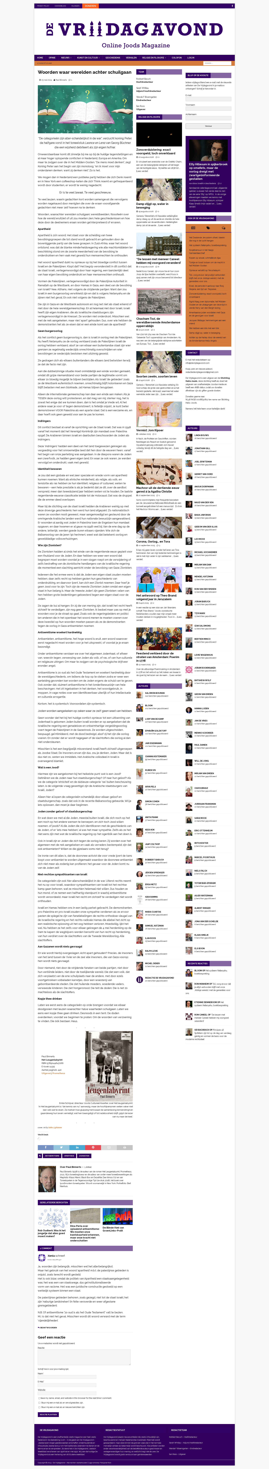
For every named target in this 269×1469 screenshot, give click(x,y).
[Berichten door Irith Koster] (189, 848)
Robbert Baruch (154, 860)
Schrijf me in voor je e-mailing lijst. (53, 1369)
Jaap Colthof (152, 844)
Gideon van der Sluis (205, 527)
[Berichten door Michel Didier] (139, 969)
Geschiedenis (112, 58)
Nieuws (65, 58)
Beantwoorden (48, 1328)
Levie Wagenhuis (203, 655)
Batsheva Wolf (202, 680)
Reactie (41, 1348)
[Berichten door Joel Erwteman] (189, 465)
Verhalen (131, 58)
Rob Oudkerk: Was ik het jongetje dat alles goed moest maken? (52, 1233)
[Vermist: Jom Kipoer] (159, 414)
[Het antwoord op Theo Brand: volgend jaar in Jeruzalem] (159, 579)
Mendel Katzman (203, 576)
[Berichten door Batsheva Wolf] (189, 685)
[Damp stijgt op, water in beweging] (159, 190)
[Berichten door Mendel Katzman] (189, 580)
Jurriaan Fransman (205, 804)
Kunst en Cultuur (87, 58)
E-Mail (40, 1382)
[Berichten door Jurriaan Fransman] (189, 809)
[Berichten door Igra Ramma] (139, 903)
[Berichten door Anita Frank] (139, 821)
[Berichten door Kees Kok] (139, 835)
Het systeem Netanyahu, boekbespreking (207, 245)
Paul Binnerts (61, 80)
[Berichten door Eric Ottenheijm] (189, 834)
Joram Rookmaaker (205, 668)
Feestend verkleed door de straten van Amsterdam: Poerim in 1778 (157, 657)
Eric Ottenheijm (203, 830)
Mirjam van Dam (202, 565)
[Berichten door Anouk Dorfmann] (189, 494)
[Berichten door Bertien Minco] (189, 646)
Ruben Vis (150, 770)
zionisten (84, 1156)
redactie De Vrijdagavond (159, 978)
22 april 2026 (144, 380)
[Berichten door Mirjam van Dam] (189, 565)
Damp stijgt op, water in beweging (204, 333)
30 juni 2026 (144, 330)
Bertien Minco (202, 639)
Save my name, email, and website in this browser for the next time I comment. (76, 1398)
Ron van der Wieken (205, 589)
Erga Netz (151, 884)
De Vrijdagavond (87, 1440)
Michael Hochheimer (205, 552)
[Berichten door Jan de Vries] (189, 724)
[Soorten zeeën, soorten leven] (159, 362)
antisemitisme (52, 1156)
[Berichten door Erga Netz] (139, 888)
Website (41, 1390)
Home (40, 58)
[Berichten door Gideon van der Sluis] (189, 530)
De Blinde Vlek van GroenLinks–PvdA (113, 1229)
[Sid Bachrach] (189, 1034)
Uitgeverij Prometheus (53, 1073)
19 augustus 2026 (146, 211)
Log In (190, 58)
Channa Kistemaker (156, 756)
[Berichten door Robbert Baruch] (139, 864)
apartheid (69, 1156)
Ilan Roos (150, 938)
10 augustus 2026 (146, 267)
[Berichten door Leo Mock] (189, 543)
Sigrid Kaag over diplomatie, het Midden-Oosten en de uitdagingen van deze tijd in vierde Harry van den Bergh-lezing (208, 304)
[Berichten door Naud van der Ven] (189, 506)
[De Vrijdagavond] (134, 53)
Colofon (177, 58)
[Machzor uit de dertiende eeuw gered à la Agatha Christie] (159, 472)
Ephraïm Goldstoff (156, 731)
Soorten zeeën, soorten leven (156, 376)
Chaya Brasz (201, 788)
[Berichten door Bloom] (139, 710)
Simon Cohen (152, 801)
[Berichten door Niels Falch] (189, 874)
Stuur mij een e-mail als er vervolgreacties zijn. (62, 1403)
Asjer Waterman (203, 895)
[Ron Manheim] (189, 988)
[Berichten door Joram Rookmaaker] (189, 671)
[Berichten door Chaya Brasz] (189, 795)
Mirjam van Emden (204, 773)
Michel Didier (152, 963)
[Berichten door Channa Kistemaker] (139, 761)
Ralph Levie (151, 951)
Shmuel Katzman (154, 926)
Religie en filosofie (153, 58)
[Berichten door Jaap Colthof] (139, 851)
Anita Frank (151, 817)
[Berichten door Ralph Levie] (139, 954)
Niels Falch (200, 871)
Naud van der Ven (204, 502)
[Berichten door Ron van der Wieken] (189, 592)
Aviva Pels (150, 787)
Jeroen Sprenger (154, 873)
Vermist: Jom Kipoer (150, 430)
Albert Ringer (202, 908)
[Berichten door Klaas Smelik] (189, 940)
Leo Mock (199, 539)
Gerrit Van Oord (203, 474)
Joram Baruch (202, 601)
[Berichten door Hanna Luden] (189, 712)
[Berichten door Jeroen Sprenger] (139, 875)
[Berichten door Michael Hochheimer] (189, 556)
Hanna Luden (201, 708)
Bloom (149, 705)
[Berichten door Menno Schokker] (189, 736)
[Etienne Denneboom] (189, 1006)
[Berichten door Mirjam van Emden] (189, 779)
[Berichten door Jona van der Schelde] (189, 926)
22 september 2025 (147, 495)
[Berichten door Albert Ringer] (189, 912)
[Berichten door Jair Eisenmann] (139, 747)
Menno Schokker (203, 733)
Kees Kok (150, 830)
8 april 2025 (144, 603)
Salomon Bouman (155, 693)
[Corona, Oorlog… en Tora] (159, 527)
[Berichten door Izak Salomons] (189, 630)
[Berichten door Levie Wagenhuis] (189, 659)
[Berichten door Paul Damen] (189, 752)
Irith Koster (201, 843)
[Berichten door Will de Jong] (189, 764)
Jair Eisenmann (153, 743)
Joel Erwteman (203, 462)
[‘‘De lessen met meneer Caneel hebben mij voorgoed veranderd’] (159, 244)
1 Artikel (87, 1167)
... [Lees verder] (163, 225)
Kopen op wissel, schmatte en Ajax (205, 258)
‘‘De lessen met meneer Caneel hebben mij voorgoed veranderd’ (211, 1018)
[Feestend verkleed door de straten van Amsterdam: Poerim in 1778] (159, 638)
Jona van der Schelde (206, 921)
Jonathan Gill (202, 448)
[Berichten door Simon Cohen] (139, 808)
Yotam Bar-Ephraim (205, 883)
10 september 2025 (147, 545)
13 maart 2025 (144, 665)
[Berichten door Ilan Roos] (139, 942)
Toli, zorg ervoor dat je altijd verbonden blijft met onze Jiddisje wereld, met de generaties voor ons (207, 278)
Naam (40, 1373)
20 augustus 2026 (146, 157)
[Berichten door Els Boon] (189, 953)
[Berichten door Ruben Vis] (139, 778)
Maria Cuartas (153, 912)
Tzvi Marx (199, 613)
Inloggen (75, 6)
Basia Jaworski (202, 515)
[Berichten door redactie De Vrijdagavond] (139, 981)
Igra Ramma (151, 897)
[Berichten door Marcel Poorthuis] (189, 862)
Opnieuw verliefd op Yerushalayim (204, 270)
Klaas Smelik (201, 935)
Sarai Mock (200, 818)
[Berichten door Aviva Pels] (139, 792)
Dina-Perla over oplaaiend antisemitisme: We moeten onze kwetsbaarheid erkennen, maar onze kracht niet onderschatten (85, 1233)
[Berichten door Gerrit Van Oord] (189, 478)
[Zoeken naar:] (217, 63)
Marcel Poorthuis (204, 857)
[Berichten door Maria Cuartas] (139, 917)
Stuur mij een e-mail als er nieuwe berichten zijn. (63, 1407)
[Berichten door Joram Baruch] (189, 604)
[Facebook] (232, 6)
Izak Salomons (202, 626)
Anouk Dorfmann (204, 487)
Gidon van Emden (203, 694)
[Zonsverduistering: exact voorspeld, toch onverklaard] (159, 134)
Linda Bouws (201, 435)
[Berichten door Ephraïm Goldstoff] (139, 734)
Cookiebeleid (60, 6)
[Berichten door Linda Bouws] (189, 439)
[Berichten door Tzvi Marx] (189, 617)
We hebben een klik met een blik (204, 328)
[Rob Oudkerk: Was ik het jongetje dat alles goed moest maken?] (53, 1218)
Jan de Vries (200, 721)
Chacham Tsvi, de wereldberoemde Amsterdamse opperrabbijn (158, 322)
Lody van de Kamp (154, 719)
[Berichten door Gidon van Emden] (189, 699)
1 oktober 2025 (145, 434)
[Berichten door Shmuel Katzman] (139, 929)
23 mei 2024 (46, 80)
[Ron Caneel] (189, 1018)
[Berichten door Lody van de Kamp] (139, 719)
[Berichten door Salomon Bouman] (139, 697)
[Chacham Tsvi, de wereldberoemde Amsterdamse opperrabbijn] (159, 301)
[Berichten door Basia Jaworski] (189, 517)
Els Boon (199, 948)
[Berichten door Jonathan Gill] (189, 453)
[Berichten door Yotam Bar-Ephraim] (189, 887)
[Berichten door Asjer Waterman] (189, 899)
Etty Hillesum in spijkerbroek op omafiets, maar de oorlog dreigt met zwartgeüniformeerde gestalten (208, 172)
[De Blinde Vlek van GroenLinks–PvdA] (118, 1216)
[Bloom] (189, 975)
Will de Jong (201, 761)
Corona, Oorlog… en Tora (153, 541)
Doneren (90, 6)
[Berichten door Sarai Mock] (189, 822)
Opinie (52, 58)
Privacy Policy (43, 6)
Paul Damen (200, 745)
